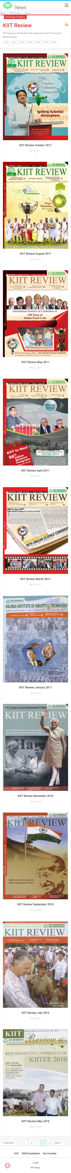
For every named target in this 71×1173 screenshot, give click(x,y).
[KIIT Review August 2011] (35, 205)
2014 (38, 42)
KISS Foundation (31, 1153)
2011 (14, 42)
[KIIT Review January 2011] (35, 639)
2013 (30, 42)
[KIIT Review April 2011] (35, 422)
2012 (22, 42)
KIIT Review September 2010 (35, 904)
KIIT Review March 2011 (35, 579)
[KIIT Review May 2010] (35, 1072)
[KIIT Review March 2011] (35, 530)
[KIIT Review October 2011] (35, 96)
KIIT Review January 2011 (35, 687)
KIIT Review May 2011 (35, 362)
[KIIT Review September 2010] (35, 855)
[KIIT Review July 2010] (35, 964)
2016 (54, 42)
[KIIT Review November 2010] (35, 747)
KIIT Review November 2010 (35, 796)
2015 (46, 42)
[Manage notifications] (7, 1165)
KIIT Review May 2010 (35, 1121)
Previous (8, 1143)
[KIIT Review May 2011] (35, 313)
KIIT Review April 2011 (35, 470)
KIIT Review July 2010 (35, 1012)
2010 (6, 42)
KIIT (16, 1153)
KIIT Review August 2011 (35, 253)
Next (58, 1143)
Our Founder (50, 1153)
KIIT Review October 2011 (35, 145)
